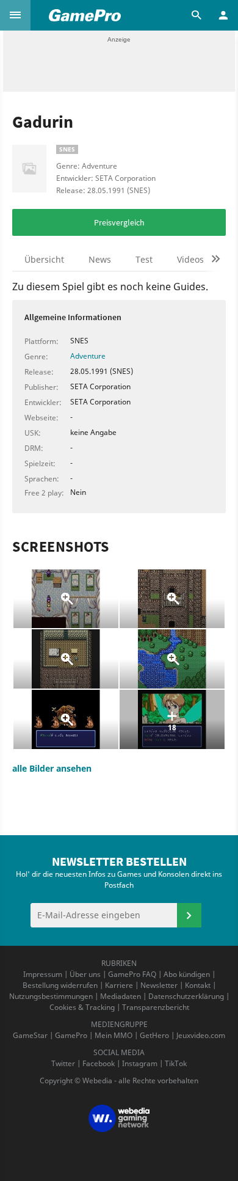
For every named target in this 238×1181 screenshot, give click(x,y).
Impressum (42, 974)
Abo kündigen (187, 974)
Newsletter (159, 985)
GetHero (154, 1035)
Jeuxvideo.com (200, 1035)
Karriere (119, 985)
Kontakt (198, 985)
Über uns (85, 974)
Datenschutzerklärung (186, 996)
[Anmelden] (189, 915)
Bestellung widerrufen (60, 985)
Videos (190, 259)
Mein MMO (113, 1035)
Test (144, 259)
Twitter (63, 1063)
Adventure (88, 356)
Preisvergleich (119, 222)
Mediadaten (120, 996)
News (99, 259)
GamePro (71, 1035)
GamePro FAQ (132, 974)
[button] (15, 15)
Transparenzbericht (155, 1007)
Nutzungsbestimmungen (51, 996)
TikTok (176, 1063)
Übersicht (44, 259)
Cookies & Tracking (82, 1007)
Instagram (139, 1063)
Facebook (98, 1063)
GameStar (30, 1035)
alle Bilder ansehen (52, 768)
